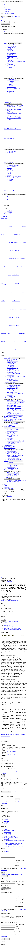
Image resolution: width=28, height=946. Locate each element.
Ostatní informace (12, 629)
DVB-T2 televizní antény (13, 58)
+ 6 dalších (9, 180)
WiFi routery (10, 169)
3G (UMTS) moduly (12, 81)
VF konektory (8, 469)
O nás (5, 829)
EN (4, 5)
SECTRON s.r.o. (5, 20)
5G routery (9, 168)
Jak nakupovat (7, 832)
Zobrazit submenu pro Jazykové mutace (13, 1)
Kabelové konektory (13, 473)
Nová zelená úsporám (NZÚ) (14, 118)
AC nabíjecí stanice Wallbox (14, 109)
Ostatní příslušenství (13, 458)
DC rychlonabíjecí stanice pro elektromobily (14, 408)
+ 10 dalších (10, 67)
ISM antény (10, 60)
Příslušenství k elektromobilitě (14, 113)
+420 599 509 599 (9, 13)
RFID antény (10, 54)
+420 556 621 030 (15, 16)
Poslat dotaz (4, 600)
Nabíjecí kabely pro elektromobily (15, 105)
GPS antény (10, 51)
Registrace (9, 212)
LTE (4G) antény (11, 47)
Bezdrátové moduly (8, 76)
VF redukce (8, 477)
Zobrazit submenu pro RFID (16, 461)
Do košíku (3, 621)
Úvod (5, 484)
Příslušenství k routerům (13, 178)
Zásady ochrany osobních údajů (11, 844)
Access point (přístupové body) (14, 176)
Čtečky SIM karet (12, 452)
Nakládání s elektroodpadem (11, 837)
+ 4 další (9, 92)
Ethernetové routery (12, 170)
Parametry (9, 627)
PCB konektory (12, 475)
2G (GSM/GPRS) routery (13, 165)
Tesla (8, 115)
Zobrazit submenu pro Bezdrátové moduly (13, 78)
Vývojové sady (11, 451)
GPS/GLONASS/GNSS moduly (15, 88)
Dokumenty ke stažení (12, 628)
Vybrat (6, 889)
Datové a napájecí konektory (15, 455)
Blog (5, 191)
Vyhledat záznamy (5, 23)
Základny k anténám (12, 66)
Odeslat (17, 799)
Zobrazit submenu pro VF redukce (12, 478)
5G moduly (9, 84)
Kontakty (6, 193)
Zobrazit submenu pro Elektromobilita (12, 103)
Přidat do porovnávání (12, 621)
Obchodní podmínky (9, 830)
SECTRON (9, 496)
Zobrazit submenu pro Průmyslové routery (13, 163)
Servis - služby (10, 179)
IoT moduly (10, 85)
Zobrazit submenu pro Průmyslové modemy (14, 149)
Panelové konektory (13, 474)
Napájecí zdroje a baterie (14, 459)
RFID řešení (10, 462)
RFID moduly (10, 91)
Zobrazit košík (15, 791)
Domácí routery (8, 445)
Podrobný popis (9, 625)
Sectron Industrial (8, 9)
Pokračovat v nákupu (6, 791)
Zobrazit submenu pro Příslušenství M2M (13, 449)
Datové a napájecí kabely (14, 453)
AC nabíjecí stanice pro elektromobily (16, 108)
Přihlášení (9, 211)
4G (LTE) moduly (11, 82)
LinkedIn (6, 822)
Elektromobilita (7, 102)
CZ (2, 1)
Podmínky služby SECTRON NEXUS (13, 846)
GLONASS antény (11, 53)
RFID (6, 461)
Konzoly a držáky (12, 456)
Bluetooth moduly (11, 87)
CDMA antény (10, 57)
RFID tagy (13, 465)
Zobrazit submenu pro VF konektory (12, 471)
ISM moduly (10, 89)
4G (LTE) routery (11, 166)
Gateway (9, 173)
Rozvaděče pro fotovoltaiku (13, 116)
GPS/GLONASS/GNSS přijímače (12, 129)
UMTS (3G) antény (12, 46)
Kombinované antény (12, 56)
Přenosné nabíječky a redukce (14, 106)
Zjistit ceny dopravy (5, 887)
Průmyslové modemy (9, 148)
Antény (5, 43)
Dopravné (6, 839)
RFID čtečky (11, 467)
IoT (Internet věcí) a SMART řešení (13, 419)
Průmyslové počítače (9, 190)
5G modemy (10, 152)
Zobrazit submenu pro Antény (15, 43)
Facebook (9, 600)
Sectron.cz (6, 11)
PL (4, 7)
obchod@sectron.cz (5, 18)
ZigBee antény (10, 64)
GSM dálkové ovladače (9, 138)
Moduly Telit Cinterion (9, 836)
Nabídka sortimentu (8, 31)
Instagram (6, 821)
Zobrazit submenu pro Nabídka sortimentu (13, 33)
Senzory (9, 175)
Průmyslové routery (8, 162)
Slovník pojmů (7, 833)
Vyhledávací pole (5, 22)
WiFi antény (10, 50)
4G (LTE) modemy (11, 151)
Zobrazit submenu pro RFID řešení (15, 464)
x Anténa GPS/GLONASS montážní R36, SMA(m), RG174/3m (13, 784)
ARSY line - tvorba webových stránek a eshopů (12, 874)
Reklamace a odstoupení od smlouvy (13, 843)
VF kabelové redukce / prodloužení (16, 480)
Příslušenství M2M (10, 448)
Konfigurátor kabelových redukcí (12, 834)
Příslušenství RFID (12, 468)
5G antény (9, 49)
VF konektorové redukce (14, 481)
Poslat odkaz (15, 600)
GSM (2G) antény (11, 44)
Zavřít (2, 776)
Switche (9, 172)
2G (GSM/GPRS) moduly (13, 80)
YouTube (6, 823)
